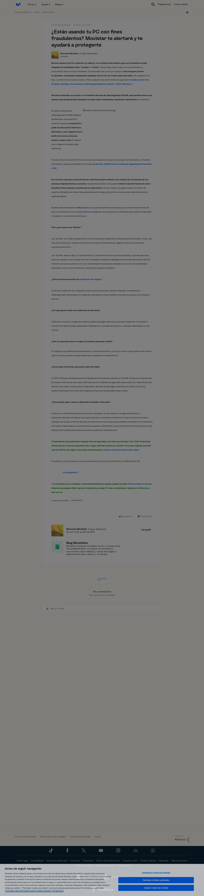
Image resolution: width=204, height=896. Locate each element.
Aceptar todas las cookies (156, 888)
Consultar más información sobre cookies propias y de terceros (34, 891)
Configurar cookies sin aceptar (156, 873)
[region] (102, 880)
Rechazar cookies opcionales (156, 880)
